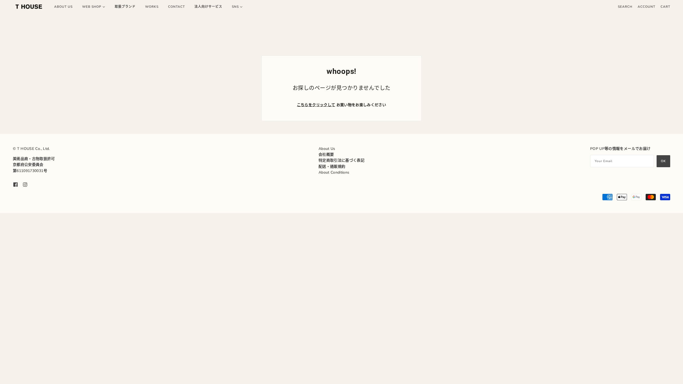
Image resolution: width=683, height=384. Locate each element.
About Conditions (334, 172)
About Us (327, 148)
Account (646, 7)
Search (625, 7)
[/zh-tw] (29, 6)
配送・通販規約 (332, 166)
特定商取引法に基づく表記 (341, 160)
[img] (15, 184)
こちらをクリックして (316, 104)
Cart (665, 7)
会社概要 (326, 154)
